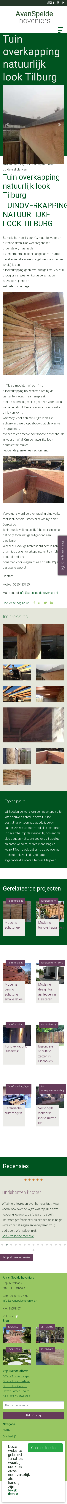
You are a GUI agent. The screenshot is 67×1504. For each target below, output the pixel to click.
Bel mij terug (33, 1415)
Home (6, 1429)
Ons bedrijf (9, 1436)
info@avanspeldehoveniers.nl (39, 593)
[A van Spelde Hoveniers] (33, 15)
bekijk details (13, 1492)
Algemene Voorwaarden (17, 1395)
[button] (7, 124)
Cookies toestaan (45, 1447)
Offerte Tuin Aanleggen (16, 1376)
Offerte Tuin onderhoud (16, 1381)
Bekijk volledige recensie (18, 1236)
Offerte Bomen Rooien (16, 1391)
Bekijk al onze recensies (16, 1257)
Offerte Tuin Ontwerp (15, 1386)
